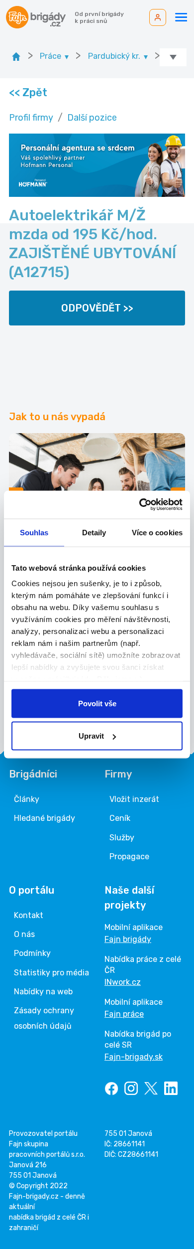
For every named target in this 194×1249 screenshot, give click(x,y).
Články (26, 799)
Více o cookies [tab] (157, 532)
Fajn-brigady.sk (133, 1057)
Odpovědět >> (97, 308)
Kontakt (28, 915)
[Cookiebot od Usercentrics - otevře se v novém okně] (140, 504)
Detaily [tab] (94, 532)
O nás (24, 934)
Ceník (119, 818)
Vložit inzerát (134, 799)
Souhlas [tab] (34, 532)
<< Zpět (27, 92)
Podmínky (32, 953)
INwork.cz (122, 982)
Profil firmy (31, 117)
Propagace (129, 856)
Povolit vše (97, 703)
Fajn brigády (127, 939)
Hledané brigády (44, 818)
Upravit (91, 736)
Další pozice (92, 117)
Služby (121, 837)
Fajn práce (124, 1014)
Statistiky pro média (51, 972)
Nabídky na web (43, 991)
